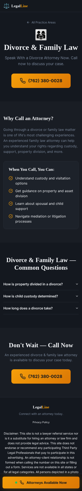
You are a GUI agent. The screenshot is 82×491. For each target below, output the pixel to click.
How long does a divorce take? (28, 308)
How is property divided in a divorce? (33, 284)
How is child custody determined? (30, 296)
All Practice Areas (44, 22)
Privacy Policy (41, 422)
